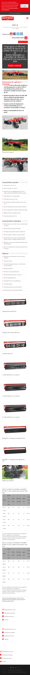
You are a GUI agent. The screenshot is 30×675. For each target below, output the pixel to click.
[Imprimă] (3, 619)
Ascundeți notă (24, 6)
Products (8, 27)
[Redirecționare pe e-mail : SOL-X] (3, 609)
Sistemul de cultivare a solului (16, 27)
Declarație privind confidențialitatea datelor (17, 672)
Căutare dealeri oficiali (18, 37)
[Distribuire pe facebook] (3, 613)
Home (4, 27)
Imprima (5, 672)
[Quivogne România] (10, 18)
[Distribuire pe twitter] (3, 616)
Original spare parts (22, 42)
